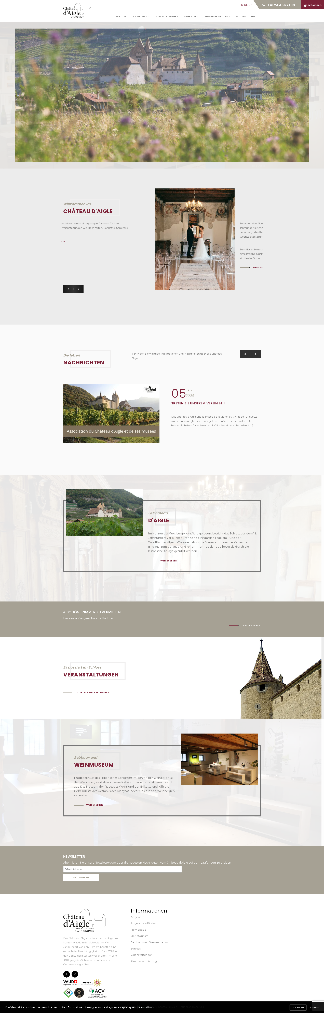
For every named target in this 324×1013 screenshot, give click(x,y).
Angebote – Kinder (143, 923)
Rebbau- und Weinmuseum (149, 942)
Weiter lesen (85, 85)
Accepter (298, 1007)
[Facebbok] (66, 974)
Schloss (121, 16)
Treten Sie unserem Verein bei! (198, 403)
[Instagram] (75, 974)
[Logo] (84, 920)
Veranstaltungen (167, 16)
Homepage (138, 929)
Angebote (190, 16)
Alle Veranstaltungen (93, 692)
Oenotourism (139, 936)
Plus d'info (314, 1007)
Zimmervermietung (216, 16)
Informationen (245, 16)
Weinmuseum (140, 16)
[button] (68, 289)
